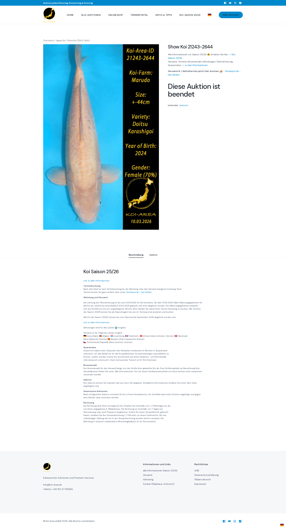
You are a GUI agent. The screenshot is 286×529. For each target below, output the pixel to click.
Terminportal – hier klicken (139, 292)
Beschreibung (136, 255)
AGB (196, 470)
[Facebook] (225, 2)
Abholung (148, 479)
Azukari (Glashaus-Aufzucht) (158, 484)
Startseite (48, 40)
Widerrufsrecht (202, 479)
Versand (147, 475)
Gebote (153, 255)
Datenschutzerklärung (206, 475)
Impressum (200, 484)
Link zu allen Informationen (96, 280)
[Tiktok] (240, 2)
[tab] (136, 255)
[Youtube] (230, 2)
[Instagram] (235, 2)
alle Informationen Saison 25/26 (160, 470)
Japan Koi (60, 40)
